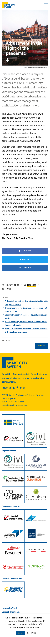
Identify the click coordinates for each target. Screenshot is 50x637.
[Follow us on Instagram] (24, 387)
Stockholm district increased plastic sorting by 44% (26, 316)
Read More (31, 633)
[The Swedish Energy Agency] (13, 439)
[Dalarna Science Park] (13, 495)
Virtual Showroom (11, 611)
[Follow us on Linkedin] (13, 387)
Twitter (26, 259)
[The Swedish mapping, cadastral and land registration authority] (35, 550)
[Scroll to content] (7, 60)
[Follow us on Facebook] (17, 387)
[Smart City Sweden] (8, 5)
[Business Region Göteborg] (35, 462)
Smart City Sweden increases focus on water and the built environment (26, 330)
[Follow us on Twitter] (20, 387)
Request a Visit (9, 607)
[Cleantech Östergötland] (35, 495)
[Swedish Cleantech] (13, 590)
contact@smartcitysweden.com (14, 405)
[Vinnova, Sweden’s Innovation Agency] (35, 567)
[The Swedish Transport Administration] (13, 567)
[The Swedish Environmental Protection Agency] (35, 534)
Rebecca (31, 284)
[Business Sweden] (35, 517)
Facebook (26, 251)
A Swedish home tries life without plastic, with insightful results (26, 303)
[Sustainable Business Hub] (13, 478)
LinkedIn (26, 267)
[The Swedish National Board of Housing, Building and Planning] (13, 550)
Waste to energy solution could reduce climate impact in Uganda (26, 323)
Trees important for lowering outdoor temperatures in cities (26, 310)
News (8, 288)
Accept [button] (20, 633)
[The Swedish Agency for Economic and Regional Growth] (13, 534)
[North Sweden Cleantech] (35, 478)
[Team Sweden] (13, 422)
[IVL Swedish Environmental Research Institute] (35, 439)
